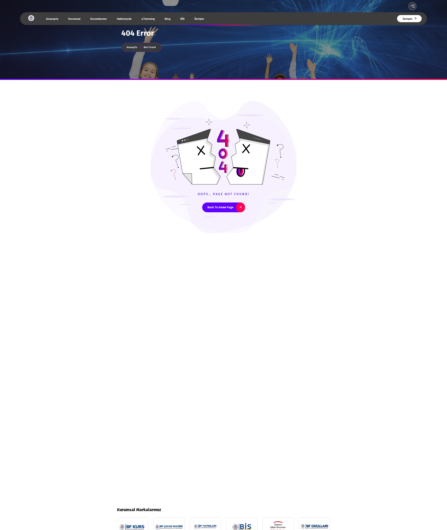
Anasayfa (132, 47)
